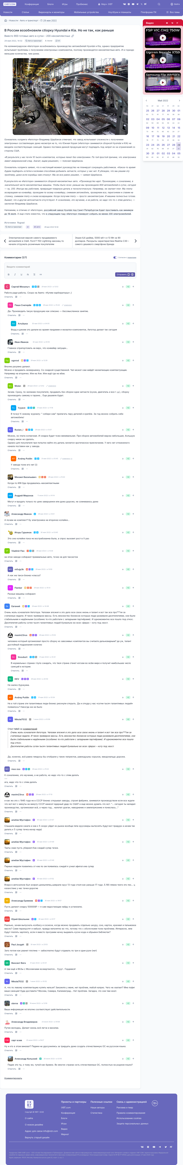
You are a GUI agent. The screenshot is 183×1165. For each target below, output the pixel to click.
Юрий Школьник (20, 919)
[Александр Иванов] (7, 514)
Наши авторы (98, 1107)
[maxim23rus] (10, 635)
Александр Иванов (21, 514)
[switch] (115, 257)
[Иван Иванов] (10, 342)
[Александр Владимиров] (7, 1021)
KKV (17, 679)
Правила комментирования (131, 1113)
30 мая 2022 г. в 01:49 (45, 842)
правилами (132, 257)
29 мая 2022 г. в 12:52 (35, 386)
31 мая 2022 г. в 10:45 (49, 459)
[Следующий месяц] (179, 100)
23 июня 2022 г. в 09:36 (51, 1022)
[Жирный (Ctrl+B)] (9, 274)
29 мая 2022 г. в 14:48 (40, 606)
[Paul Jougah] (7, 944)
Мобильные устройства (86, 12)
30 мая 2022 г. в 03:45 (49, 532)
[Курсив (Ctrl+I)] (15, 274)
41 (59, 41)
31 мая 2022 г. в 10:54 (46, 697)
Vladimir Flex (18, 551)
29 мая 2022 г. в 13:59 (44, 569)
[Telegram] (137, 4)
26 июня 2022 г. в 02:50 (53, 1059)
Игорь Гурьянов (23, 532)
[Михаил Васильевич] (10, 477)
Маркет (65, 1134)
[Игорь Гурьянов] (10, 532)
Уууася (21, 407)
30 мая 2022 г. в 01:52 (45, 879)
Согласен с (122, 257)
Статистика (96, 1113)
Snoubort (22, 657)
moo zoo (15, 769)
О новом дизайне (34, 1124)
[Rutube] (177, 23)
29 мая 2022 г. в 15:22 (40, 769)
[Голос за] (133, 287)
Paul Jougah (17, 944)
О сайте (29, 1118)
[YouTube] (133, 4)
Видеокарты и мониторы (51, 12)
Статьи (25, 12)
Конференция (32, 4)
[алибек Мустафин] (7, 820)
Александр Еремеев (22, 900)
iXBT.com (66, 1107)
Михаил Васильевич (25, 477)
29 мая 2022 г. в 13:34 (44, 551)
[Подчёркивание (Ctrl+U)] (21, 274)
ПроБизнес (82, 4)
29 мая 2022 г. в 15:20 (56, 477)
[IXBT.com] (5, 20)
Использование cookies (129, 1118)
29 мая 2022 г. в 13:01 (46, 514)
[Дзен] (128, 4)
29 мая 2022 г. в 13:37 (43, 430)
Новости (7, 12)
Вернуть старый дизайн (37, 1137)
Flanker (18, 587)
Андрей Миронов (24, 495)
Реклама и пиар (125, 1107)
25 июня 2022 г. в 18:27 (35, 1040)
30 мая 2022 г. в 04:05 (40, 324)
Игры (65, 4)
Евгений (15, 606)
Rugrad (21, 222)
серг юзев (16, 1040)
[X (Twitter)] (141, 4)
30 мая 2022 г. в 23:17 (46, 919)
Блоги (50, 4)
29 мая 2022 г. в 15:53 (47, 635)
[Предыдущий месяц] (146, 100)
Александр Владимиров (24, 1021)
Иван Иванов (21, 342)
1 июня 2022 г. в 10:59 (41, 719)
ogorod (15, 360)
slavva (14, 1003)
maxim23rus (21, 635)
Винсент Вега (18, 963)
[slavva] (7, 1003)
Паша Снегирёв (23, 305)
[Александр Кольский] (10, 1058)
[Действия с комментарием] (20, 296)
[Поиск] (159, 4)
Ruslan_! (19, 429)
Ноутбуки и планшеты (119, 12)
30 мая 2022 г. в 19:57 (53, 901)
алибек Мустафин (21, 820)
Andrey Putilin (25, 458)
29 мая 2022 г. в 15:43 (51, 305)
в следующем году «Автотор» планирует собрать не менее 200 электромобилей (88, 213)
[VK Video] (172, 23)
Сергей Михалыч (20, 286)
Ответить (8, 297)
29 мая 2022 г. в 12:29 (39, 360)
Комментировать (13, 1078)
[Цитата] (28, 274)
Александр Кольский (26, 1058)
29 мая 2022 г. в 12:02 (50, 287)
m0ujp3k (19, 569)
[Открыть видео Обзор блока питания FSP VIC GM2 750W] (163, 38)
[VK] (142, 1147)
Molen (18, 386)
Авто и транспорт (29, 20)
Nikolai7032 (21, 719)
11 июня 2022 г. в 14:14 (46, 495)
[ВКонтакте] (124, 4)
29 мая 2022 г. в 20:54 (39, 679)
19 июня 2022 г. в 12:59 (38, 1003)
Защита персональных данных (132, 1123)
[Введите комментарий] (70, 267)
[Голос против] (123, 287)
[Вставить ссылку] (41, 274)
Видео (150, 23)
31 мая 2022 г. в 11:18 (45, 408)
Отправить (125, 274)
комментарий (30, 729)
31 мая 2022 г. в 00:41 (38, 963)
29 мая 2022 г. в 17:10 (44, 794)
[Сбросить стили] (34, 274)
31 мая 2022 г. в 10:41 (47, 657)
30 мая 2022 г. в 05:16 (41, 342)
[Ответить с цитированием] (16, 297)
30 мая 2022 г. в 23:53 (39, 944)
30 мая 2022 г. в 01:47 (45, 820)
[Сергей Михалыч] (7, 286)
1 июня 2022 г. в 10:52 (38, 981)
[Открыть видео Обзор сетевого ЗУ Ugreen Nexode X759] (163, 60)
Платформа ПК (148, 12)
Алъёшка (23, 323)
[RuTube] (145, 4)
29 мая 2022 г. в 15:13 (42, 588)
